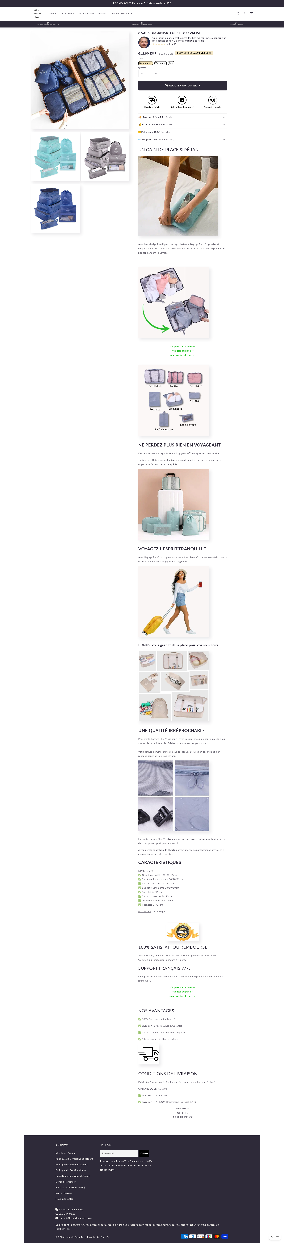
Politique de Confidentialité (71, 1170)
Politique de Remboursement (71, 1164)
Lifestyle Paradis (73, 1237)
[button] (53, 13)
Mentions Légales (65, 1153)
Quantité (142, 68)
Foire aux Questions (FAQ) (70, 1187)
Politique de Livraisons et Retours (74, 1158)
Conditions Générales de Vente (72, 1175)
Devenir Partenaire (66, 1181)
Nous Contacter (64, 1198)
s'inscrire (144, 1153)
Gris (171, 63)
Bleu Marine (145, 63)
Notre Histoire (63, 1193)
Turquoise (160, 63)
